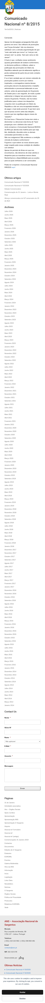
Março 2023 (8, 340)
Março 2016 (8, 621)
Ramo (7, 737)
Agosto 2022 (9, 364)
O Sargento (8, 890)
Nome (7, 718)
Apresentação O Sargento (14, 823)
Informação (8, 870)
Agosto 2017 (9, 563)
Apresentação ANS (11, 819)
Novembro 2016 (10, 594)
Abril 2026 (8, 221)
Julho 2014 (8, 688)
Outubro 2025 (9, 238)
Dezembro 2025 (10, 235)
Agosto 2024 (9, 282)
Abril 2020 (8, 455)
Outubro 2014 (9, 678)
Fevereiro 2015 (10, 665)
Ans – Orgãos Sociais (12, 809)
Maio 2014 (8, 695)
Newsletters (8, 884)
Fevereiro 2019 (10, 502)
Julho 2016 (8, 607)
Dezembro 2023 (10, 309)
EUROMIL (8, 857)
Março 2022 (8, 380)
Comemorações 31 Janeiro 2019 (16, 840)
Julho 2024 (8, 286)
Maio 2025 (8, 252)
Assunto (8, 756)
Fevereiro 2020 (10, 462)
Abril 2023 (8, 336)
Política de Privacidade (12, 897)
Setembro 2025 (10, 242)
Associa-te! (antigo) (11, 836)
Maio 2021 (8, 414)
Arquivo (7, 826)
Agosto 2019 (9, 482)
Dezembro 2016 (10, 590)
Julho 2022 (8, 367)
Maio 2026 (8, 218)
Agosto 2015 (9, 644)
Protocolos (8, 901)
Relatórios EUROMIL (12, 904)
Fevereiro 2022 (10, 384)
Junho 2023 (8, 330)
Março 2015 (8, 661)
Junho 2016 (8, 610)
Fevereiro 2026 (10, 228)
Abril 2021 (8, 418)
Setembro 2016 (10, 600)
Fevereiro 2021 (10, 421)
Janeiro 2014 (9, 705)
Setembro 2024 (10, 279)
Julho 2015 (8, 648)
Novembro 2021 (10, 394)
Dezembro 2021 (10, 391)
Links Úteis (8, 880)
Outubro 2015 (9, 638)
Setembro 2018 (10, 519)
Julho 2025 (8, 245)
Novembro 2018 (10, 512)
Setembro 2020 (10, 438)
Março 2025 (8, 259)
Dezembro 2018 (10, 509)
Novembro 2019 (10, 472)
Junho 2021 (8, 411)
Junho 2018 (8, 529)
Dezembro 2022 (10, 350)
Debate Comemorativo (12, 189)
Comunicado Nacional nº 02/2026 (16, 185)
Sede (6, 907)
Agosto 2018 (9, 523)
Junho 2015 (8, 651)
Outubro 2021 (9, 397)
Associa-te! (8, 833)
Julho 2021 (8, 407)
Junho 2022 (8, 370)
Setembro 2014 (10, 682)
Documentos (9, 846)
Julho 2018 (8, 526)
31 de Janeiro (9, 803)
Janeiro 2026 (9, 232)
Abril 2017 (8, 577)
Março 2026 (8, 225)
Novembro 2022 (10, 353)
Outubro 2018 (9, 516)
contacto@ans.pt (10, 947)
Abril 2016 (8, 617)
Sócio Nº (7, 728)
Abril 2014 (8, 698)
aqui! (13, 167)
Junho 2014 (8, 692)
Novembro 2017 (10, 553)
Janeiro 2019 (9, 506)
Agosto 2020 (9, 441)
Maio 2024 (8, 292)
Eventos (7, 860)
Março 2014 (8, 702)
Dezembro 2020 (10, 428)
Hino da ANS (9, 867)
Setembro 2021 (10, 401)
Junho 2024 (8, 289)
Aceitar (22, 992)
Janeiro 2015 (9, 668)
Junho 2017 (8, 570)
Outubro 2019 (9, 475)
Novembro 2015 (10, 634)
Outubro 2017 (9, 556)
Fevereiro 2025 (10, 262)
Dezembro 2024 (10, 269)
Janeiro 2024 (9, 306)
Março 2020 (8, 458)
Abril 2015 (8, 658)
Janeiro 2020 (9, 465)
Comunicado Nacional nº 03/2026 (16, 182)
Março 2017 (8, 580)
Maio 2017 (8, 573)
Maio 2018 (8, 533)
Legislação (8, 877)
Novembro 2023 (10, 313)
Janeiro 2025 (9, 265)
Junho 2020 (8, 448)
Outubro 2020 (9, 435)
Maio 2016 (8, 614)
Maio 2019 (8, 492)
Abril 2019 (8, 495)
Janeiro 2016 (9, 627)
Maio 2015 (8, 654)
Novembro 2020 (10, 431)
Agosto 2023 (9, 323)
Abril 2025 (8, 255)
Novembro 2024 (10, 272)
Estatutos (7, 853)
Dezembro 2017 (10, 550)
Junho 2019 (8, 489)
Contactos (8, 843)
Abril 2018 (8, 536)
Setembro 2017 (10, 560)
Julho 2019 (8, 485)
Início (6, 874)
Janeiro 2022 (9, 387)
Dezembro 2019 (10, 468)
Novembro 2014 (10, 675)
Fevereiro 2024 (10, 303)
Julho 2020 (8, 445)
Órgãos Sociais (10, 894)
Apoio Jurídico (9, 813)
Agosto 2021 (9, 404)
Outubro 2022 (9, 357)
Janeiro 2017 (9, 587)
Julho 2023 (8, 326)
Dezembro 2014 (10, 671)
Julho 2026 (8, 211)
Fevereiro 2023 (10, 343)
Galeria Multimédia (11, 863)
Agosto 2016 (9, 604)
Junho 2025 (8, 249)
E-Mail (7, 746)
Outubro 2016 (9, 597)
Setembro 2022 (10, 360)
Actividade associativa (12, 806)
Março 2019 (8, 499)
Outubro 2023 (9, 316)
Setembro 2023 (10, 319)
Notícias (18, 29)
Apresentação (9, 816)
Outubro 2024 (9, 276)
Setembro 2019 (10, 478)
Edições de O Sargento (12, 850)
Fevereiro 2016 (10, 624)
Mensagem (8, 766)
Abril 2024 (8, 296)
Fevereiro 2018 (10, 543)
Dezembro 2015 (10, 631)
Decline (23, 999)
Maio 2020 (8, 451)
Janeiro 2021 (9, 424)
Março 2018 (8, 539)
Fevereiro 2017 (10, 583)
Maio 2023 (8, 333)
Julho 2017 (8, 566)
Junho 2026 (8, 215)
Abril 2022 (8, 377)
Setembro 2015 (10, 641)
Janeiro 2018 (9, 546)
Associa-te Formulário (12, 830)
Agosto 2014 (9, 685)
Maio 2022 (8, 374)
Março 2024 (8, 299)
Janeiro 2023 (9, 347)
